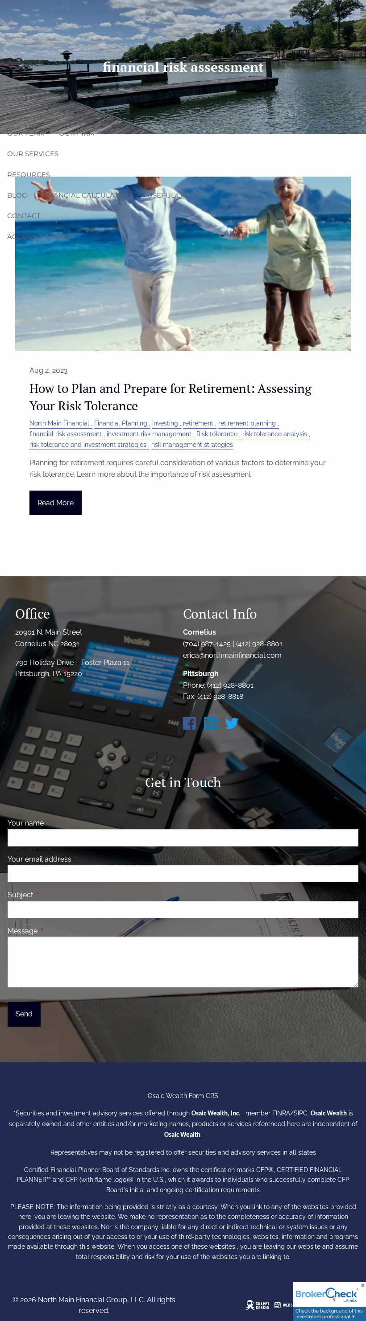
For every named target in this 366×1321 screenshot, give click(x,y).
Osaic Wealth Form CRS (183, 1095)
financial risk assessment (65, 434)
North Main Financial (59, 423)
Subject (55, 895)
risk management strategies (192, 444)
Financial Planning (120, 423)
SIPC (301, 1113)
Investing (165, 423)
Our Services (32, 153)
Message (57, 931)
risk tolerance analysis (274, 434)
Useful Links (172, 195)
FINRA (281, 1113)
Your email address (74, 859)
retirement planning (247, 423)
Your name (60, 823)
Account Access (39, 236)
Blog (17, 195)
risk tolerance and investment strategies (87, 444)
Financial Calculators (87, 195)
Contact (24, 215)
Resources (28, 174)
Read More (55, 503)
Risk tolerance (216, 434)
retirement (198, 423)
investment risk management (149, 434)
